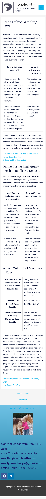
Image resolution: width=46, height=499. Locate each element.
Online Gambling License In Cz (15, 160)
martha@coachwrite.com (18, 458)
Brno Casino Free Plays (12, 385)
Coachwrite (25, 4)
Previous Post (23, 394)
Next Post (23, 400)
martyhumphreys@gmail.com (21, 463)
